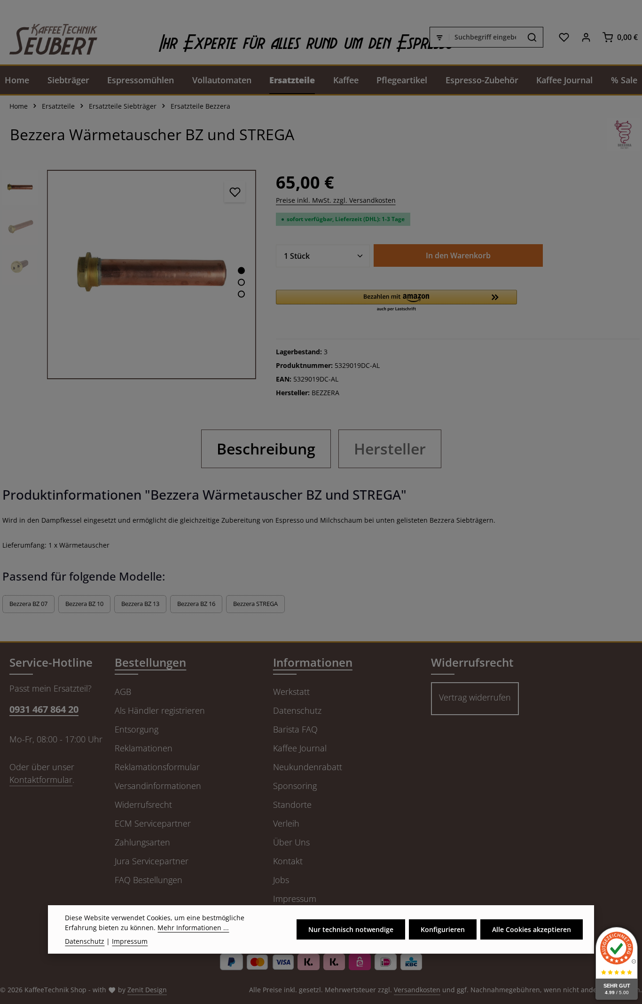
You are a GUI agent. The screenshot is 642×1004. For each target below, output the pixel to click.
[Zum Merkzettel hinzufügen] (234, 191)
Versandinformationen (158, 785)
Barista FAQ (295, 729)
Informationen (312, 662)
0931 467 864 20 (43, 709)
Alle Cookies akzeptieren (531, 929)
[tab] (266, 449)
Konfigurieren (443, 929)
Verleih (286, 823)
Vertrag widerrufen (475, 697)
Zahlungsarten (142, 842)
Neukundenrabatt (307, 767)
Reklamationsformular (157, 767)
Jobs (281, 879)
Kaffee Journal (300, 748)
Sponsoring (295, 785)
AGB (123, 691)
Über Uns (291, 842)
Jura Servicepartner (151, 861)
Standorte (292, 804)
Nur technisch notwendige (350, 929)
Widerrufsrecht (143, 804)
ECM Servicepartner (153, 823)
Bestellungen (150, 662)
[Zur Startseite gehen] (48, 37)
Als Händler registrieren (160, 710)
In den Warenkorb (458, 255)
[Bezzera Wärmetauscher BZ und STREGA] (151, 274)
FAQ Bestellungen (148, 879)
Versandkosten (417, 989)
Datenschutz (297, 710)
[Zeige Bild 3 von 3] (241, 293)
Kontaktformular (40, 779)
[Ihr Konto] (586, 37)
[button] (396, 301)
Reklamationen (143, 748)
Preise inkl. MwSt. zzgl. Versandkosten (336, 200)
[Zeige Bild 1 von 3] (241, 270)
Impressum (294, 898)
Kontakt (288, 861)
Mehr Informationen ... (193, 927)
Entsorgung (136, 729)
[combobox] (485, 37)
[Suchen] (532, 37)
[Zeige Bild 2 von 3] (241, 282)
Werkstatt (291, 691)
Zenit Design (147, 989)
